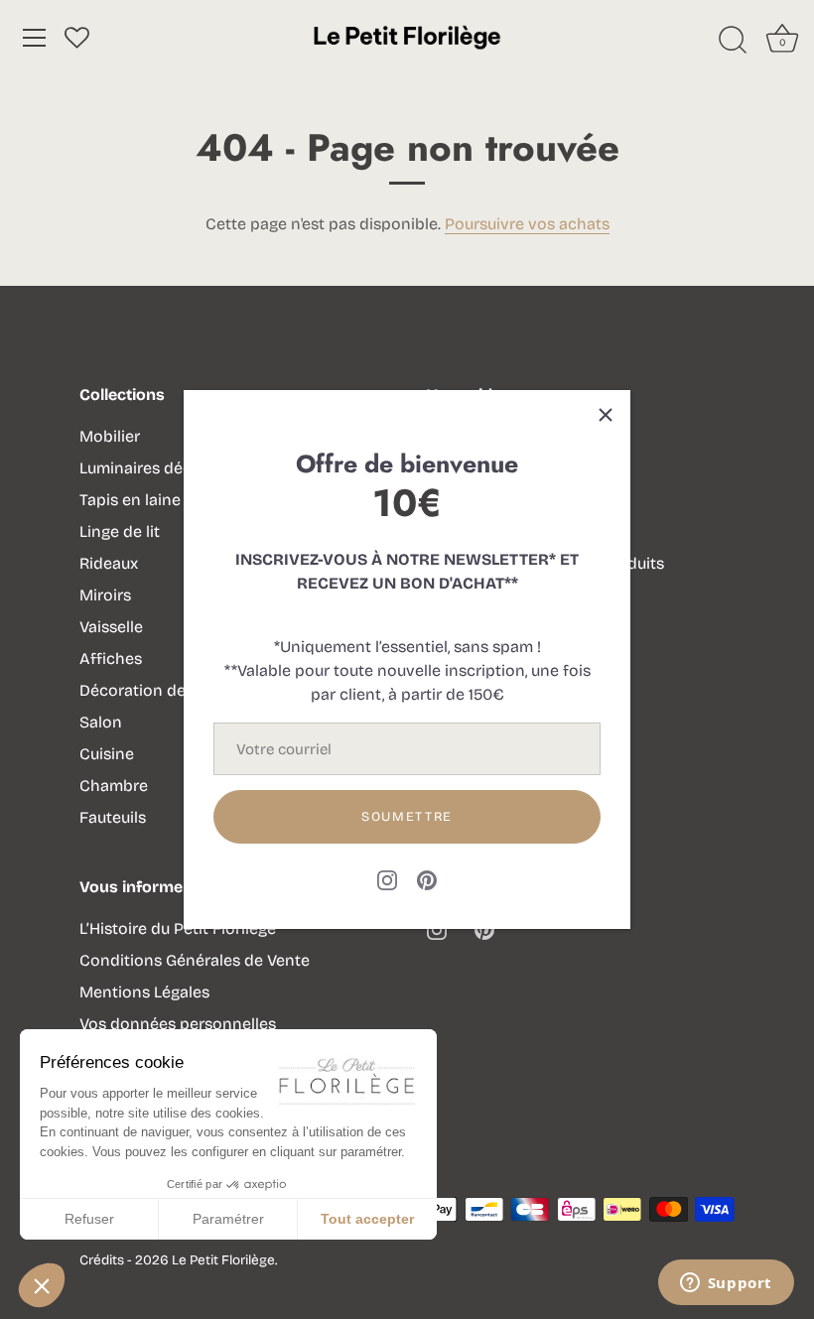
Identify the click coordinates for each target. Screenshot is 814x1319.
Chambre (113, 785)
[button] (42, 1285)
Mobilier (109, 436)
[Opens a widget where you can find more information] (725, 1284)
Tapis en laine (130, 499)
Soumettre (407, 817)
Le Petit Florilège (223, 1260)
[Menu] (35, 38)
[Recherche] (732, 41)
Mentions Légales (144, 992)
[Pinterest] (427, 878)
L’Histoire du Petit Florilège (177, 928)
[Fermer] (605, 415)
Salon (100, 722)
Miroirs (105, 595)
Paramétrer (228, 1219)
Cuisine (106, 753)
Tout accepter (367, 1219)
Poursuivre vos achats (527, 223)
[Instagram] (387, 878)
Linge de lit (119, 531)
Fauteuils (112, 817)
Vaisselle (111, 626)
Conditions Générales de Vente (194, 960)
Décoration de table (153, 690)
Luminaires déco (140, 468)
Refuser (89, 1219)
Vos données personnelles (177, 1023)
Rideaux (108, 563)
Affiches (110, 658)
